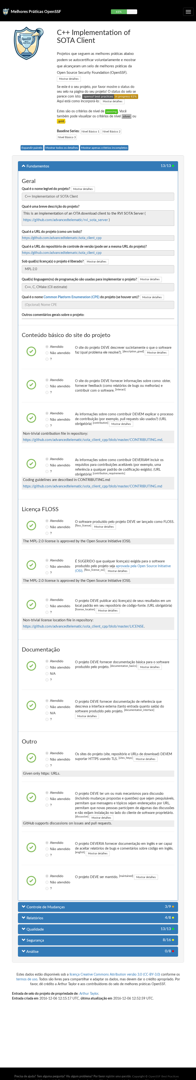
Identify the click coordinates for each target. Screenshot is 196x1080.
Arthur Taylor (88, 993)
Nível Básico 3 (67, 137)
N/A (51, 673)
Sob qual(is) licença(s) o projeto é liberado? (53, 261)
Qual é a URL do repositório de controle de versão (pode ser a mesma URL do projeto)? (84, 246)
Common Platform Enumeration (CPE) (71, 297)
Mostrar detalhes (69, 79)
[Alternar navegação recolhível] (188, 12)
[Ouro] (61, 121)
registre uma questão (118, 1076)
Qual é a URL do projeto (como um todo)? (52, 232)
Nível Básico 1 (90, 131)
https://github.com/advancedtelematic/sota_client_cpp (62, 238)
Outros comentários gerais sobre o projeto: (53, 315)
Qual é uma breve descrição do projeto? (50, 206)
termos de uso (26, 979)
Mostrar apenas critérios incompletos (104, 147)
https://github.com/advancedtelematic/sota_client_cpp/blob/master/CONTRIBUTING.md (92, 440)
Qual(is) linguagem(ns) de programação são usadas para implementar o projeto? (79, 279)
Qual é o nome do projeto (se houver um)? (80, 297)
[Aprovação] (111, 111)
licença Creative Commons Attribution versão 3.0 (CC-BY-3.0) (115, 974)
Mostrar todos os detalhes (61, 147)
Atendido (51, 347)
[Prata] (126, 116)
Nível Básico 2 (111, 131)
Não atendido (51, 353)
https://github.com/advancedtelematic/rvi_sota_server (65, 220)
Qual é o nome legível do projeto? (46, 189)
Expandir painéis (32, 147)
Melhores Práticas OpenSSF (36, 12)
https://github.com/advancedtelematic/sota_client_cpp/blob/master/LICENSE (83, 626)
